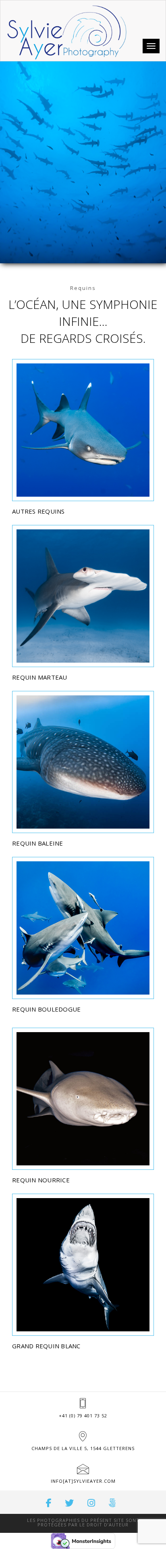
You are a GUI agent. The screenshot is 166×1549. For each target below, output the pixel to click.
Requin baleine (37, 843)
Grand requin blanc (46, 1346)
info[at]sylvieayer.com (83, 1481)
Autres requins (38, 511)
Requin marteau (39, 677)
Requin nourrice (41, 1180)
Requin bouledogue (46, 1009)
